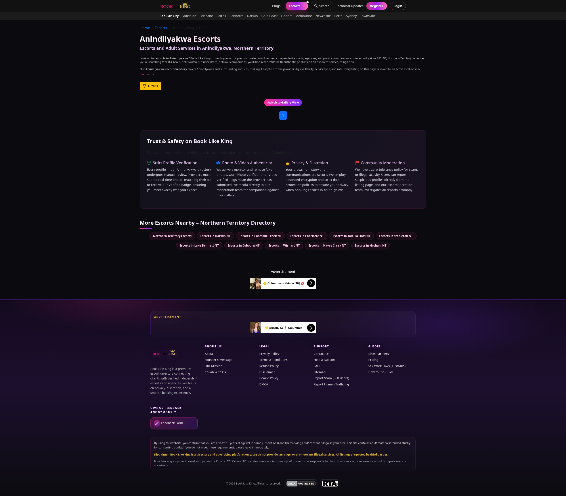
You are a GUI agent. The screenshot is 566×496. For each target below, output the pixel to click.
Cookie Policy (268, 378)
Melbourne (303, 16)
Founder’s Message (218, 360)
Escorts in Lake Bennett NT (199, 245)
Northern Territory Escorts (172, 236)
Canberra (236, 16)
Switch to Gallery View (283, 102)
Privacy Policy (269, 354)
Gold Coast (269, 16)
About (209, 354)
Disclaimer (267, 372)
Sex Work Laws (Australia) (386, 366)
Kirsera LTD (223, 461)
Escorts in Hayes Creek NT (327, 245)
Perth (338, 16)
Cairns (221, 16)
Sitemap (319, 372)
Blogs (276, 6)
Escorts (161, 27)
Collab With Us (215, 372)
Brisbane (206, 16)
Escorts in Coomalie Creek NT (260, 236)
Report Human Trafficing (331, 384)
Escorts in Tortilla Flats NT (352, 236)
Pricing (373, 360)
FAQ (317, 366)
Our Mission (213, 366)
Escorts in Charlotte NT (307, 236)
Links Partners (378, 354)
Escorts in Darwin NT (215, 236)
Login (398, 6)
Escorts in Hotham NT (370, 245)
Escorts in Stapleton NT (396, 236)
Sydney (351, 16)
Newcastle (323, 16)
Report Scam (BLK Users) (331, 378)
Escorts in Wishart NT (284, 245)
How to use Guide (381, 372)
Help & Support (324, 360)
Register (376, 6)
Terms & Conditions (273, 360)
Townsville (368, 16)
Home (145, 27)
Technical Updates (349, 6)
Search (324, 6)
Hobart (286, 16)
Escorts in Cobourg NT (244, 245)
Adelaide (189, 16)
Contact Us (321, 354)
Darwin (252, 16)
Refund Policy (269, 366)
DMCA (263, 384)
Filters (152, 86)
